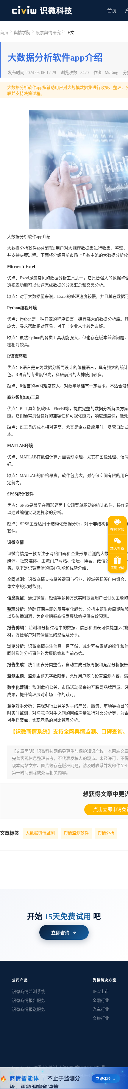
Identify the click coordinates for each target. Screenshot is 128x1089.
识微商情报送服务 (28, 1009)
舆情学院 (22, 32)
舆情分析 (106, 833)
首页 (112, 10)
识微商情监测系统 (28, 991)
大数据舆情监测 (40, 833)
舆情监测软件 (76, 833)
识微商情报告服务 (28, 1000)
